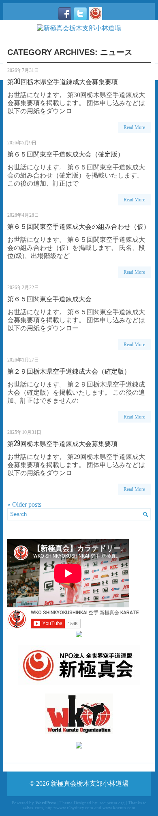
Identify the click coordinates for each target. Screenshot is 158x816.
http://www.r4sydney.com (69, 807)
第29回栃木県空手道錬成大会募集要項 (62, 443)
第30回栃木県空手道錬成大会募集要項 (62, 81)
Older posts (24, 504)
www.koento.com (118, 807)
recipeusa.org (112, 802)
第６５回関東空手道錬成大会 (49, 298)
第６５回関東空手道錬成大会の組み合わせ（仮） (78, 226)
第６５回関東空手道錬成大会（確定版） (65, 154)
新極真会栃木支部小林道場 (89, 783)
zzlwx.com (33, 807)
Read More (134, 127)
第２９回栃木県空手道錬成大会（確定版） (68, 371)
